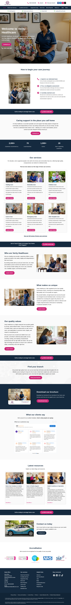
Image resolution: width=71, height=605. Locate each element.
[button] (5, 558)
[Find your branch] (46, 3)
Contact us (35, 9)
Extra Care (42, 7)
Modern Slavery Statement (55, 594)
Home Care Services (11, 7)
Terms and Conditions (22, 594)
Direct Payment (49, 7)
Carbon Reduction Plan (44, 594)
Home (4, 7)
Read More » (8, 502)
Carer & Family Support (33, 486)
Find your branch (51, 2)
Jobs (63, 7)
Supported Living (34, 7)
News (66, 7)
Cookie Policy (30, 594)
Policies (36, 594)
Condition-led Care (23, 7)
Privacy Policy (13, 594)
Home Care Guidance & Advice (14, 486)
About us (57, 7)
